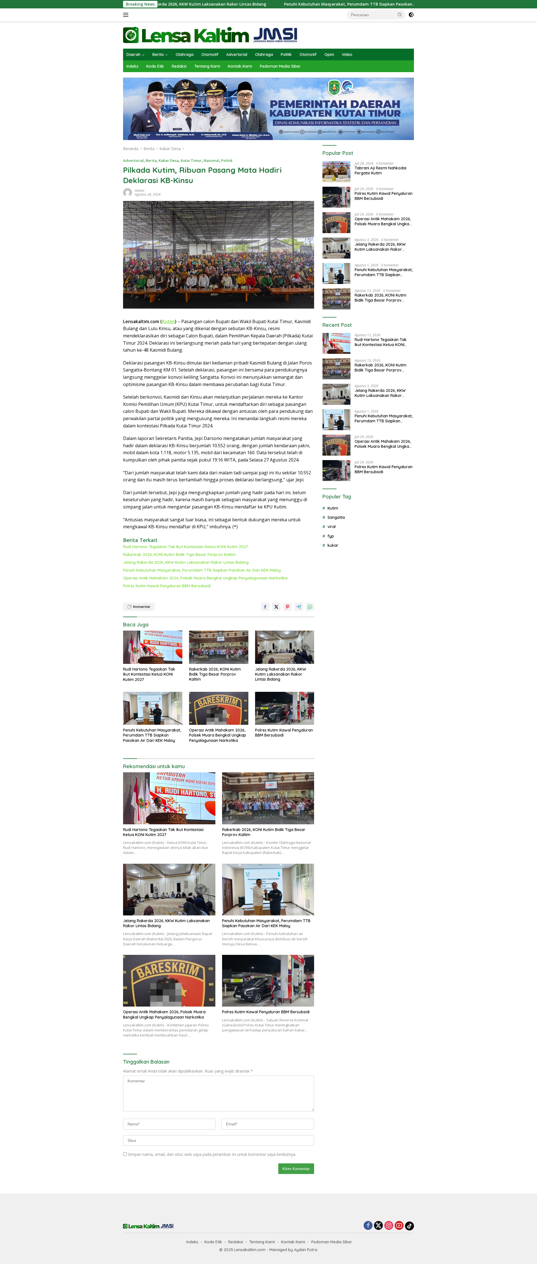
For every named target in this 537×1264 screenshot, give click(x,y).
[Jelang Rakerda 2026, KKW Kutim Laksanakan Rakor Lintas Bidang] (284, 647)
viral (332, 526)
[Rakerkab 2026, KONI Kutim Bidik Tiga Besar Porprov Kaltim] (218, 647)
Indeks (132, 66)
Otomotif (209, 54)
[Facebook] (368, 1226)
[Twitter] (378, 1226)
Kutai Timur (191, 160)
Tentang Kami (207, 66)
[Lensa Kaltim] (210, 34)
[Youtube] (399, 1226)
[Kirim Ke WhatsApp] (310, 607)
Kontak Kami (240, 66)
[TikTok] (409, 1226)
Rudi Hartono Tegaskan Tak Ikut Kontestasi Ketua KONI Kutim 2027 (185, 546)
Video (347, 54)
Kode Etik (155, 66)
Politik (286, 54)
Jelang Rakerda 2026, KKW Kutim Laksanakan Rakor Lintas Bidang (186, 562)
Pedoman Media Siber (280, 66)
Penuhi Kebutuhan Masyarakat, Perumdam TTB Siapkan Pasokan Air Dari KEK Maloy (313, 4)
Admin (139, 190)
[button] (400, 14)
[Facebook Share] (265, 607)
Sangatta (336, 517)
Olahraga (185, 54)
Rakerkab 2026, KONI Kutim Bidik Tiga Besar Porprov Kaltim (179, 554)
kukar (333, 545)
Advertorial (236, 54)
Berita (158, 54)
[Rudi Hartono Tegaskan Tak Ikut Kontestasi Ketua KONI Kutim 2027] (152, 647)
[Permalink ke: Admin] (127, 192)
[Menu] (127, 15)
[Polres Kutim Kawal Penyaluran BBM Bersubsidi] (284, 708)
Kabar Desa (169, 160)
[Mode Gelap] (411, 15)
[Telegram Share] (299, 607)
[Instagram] (388, 1226)
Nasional (211, 160)
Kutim (168, 321)
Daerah (133, 54)
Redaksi (179, 66)
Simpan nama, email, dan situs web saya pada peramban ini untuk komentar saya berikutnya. (212, 1154)
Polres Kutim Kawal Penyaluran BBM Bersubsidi (167, 585)
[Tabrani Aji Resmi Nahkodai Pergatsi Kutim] (336, 171)
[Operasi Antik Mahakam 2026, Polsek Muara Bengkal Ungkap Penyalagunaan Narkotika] (218, 708)
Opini (329, 54)
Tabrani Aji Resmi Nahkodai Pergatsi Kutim (380, 170)
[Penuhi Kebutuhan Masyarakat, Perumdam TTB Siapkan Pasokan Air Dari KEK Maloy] (152, 708)
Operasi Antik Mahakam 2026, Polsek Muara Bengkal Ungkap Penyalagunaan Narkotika (205, 578)
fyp (331, 535)
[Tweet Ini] (276, 607)
